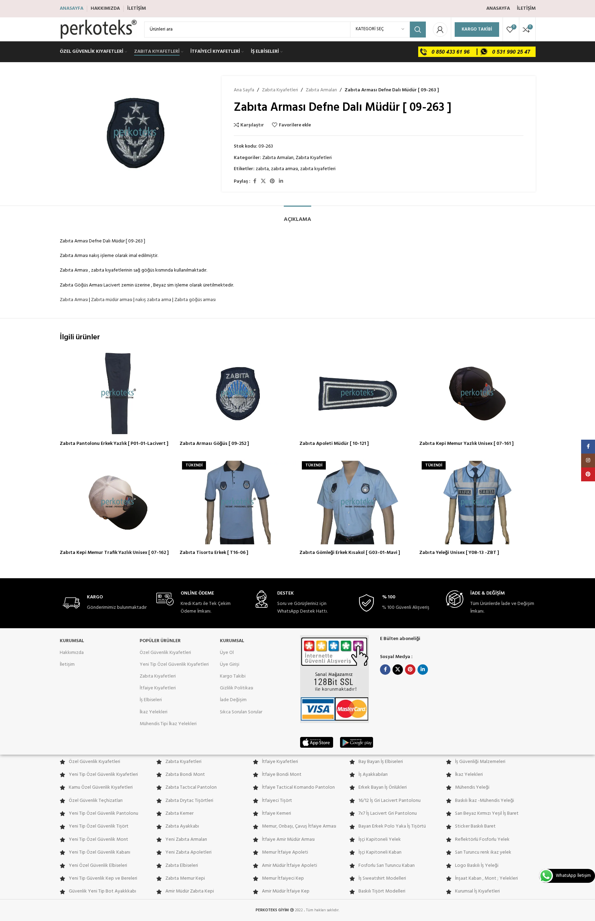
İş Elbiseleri (151, 700)
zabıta (262, 169)
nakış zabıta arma (153, 300)
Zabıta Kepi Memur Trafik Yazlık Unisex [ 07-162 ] (114, 553)
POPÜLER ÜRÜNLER (160, 641)
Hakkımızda (72, 653)
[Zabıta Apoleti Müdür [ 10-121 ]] (357, 393)
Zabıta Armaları (321, 90)
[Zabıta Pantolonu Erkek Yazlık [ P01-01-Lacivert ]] (118, 393)
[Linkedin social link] (281, 181)
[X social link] (263, 181)
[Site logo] (98, 29)
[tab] (297, 216)
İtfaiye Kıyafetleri (158, 688)
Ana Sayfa (244, 90)
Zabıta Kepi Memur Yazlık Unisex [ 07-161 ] (466, 444)
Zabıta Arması (74, 300)
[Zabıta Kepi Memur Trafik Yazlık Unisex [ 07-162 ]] (118, 502)
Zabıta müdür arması (111, 300)
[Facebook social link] (254, 181)
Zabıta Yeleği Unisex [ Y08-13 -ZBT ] (459, 553)
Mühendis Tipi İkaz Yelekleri (168, 724)
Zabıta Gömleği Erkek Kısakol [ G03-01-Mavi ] (349, 553)
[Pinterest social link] (272, 181)
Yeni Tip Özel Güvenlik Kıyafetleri (174, 665)
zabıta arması (284, 169)
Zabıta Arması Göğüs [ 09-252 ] (214, 444)
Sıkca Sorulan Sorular (241, 712)
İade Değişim (233, 700)
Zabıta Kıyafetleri (280, 90)
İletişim (67, 665)
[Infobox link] (105, 603)
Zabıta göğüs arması (195, 300)
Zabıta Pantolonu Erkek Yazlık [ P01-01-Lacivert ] (114, 444)
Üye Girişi (229, 665)
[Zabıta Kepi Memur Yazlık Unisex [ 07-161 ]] (477, 393)
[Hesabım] (440, 29)
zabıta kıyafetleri (318, 169)
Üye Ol (227, 653)
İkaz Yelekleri (153, 712)
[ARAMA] (418, 30)
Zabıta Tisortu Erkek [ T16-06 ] (214, 553)
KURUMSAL (72, 641)
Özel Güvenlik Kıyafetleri (165, 653)
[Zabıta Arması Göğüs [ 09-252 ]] (238, 393)
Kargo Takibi (477, 29)
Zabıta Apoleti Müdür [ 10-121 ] (334, 444)
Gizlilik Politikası (236, 688)
